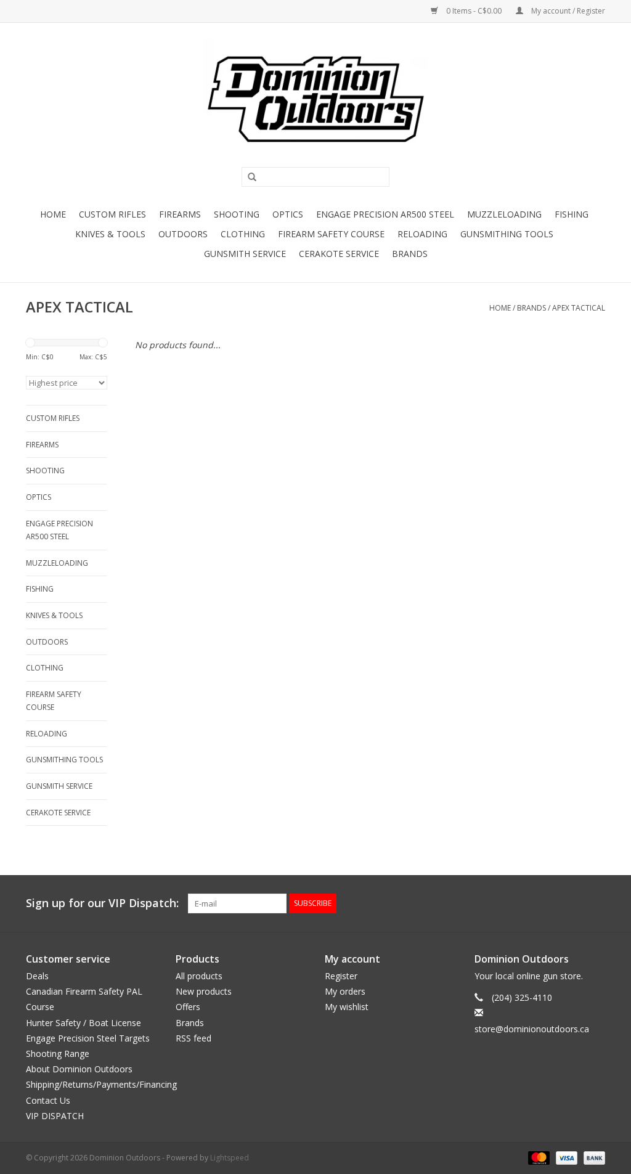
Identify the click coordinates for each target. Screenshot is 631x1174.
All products (199, 976)
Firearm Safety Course (331, 234)
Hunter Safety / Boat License (83, 1023)
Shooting (236, 214)
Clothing (243, 234)
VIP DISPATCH (55, 1116)
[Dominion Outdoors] (315, 99)
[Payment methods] (538, 1157)
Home (53, 214)
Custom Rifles (112, 214)
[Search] (248, 177)
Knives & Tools (110, 234)
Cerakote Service (339, 253)
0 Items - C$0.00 (473, 11)
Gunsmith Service (245, 253)
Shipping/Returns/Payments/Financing (101, 1084)
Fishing (571, 214)
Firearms (180, 214)
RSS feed (193, 1038)
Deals (37, 976)
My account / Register (567, 11)
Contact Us (48, 1100)
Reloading (422, 234)
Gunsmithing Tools (506, 234)
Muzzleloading (504, 214)
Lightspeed (229, 1157)
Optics (287, 214)
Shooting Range (57, 1053)
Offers (188, 1007)
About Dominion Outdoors (79, 1069)
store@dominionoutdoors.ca (531, 1029)
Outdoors (183, 234)
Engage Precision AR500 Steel (385, 214)
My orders (345, 991)
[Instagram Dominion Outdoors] (595, 903)
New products (204, 991)
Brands (410, 253)
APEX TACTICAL (578, 308)
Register (341, 976)
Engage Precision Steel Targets (88, 1038)
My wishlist (346, 1007)
